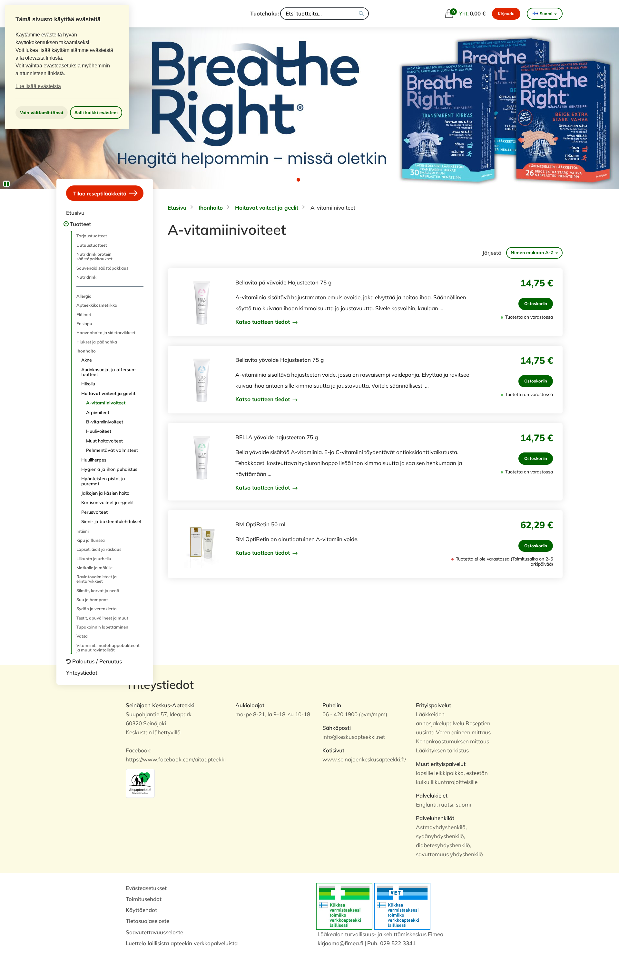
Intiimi (82, 531)
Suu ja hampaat (92, 599)
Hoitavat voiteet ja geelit (108, 393)
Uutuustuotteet (91, 245)
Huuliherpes (93, 460)
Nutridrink (86, 277)
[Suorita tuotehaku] (361, 13)
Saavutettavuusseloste (154, 932)
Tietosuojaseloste (147, 920)
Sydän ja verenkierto (96, 608)
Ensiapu (84, 323)
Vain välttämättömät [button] (42, 112)
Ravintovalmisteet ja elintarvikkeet (96, 579)
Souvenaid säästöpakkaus (102, 268)
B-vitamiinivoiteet (104, 422)
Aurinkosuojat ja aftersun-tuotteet (108, 372)
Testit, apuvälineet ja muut (102, 617)
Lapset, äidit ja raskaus (98, 549)
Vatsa (82, 636)
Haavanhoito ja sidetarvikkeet (105, 332)
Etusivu (75, 212)
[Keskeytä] (6, 184)
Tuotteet (80, 224)
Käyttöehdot (141, 910)
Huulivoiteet (98, 431)
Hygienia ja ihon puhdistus (109, 469)
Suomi (546, 13)
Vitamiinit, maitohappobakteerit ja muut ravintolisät (108, 647)
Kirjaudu (506, 13)
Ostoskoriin (535, 303)
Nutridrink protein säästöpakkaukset (94, 256)
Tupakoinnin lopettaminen (102, 627)
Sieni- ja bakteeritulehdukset (111, 521)
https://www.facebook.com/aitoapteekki (176, 759)
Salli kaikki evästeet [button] (96, 112)
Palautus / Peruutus (97, 661)
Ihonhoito (86, 350)
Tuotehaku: (264, 13)
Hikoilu (88, 384)
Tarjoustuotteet (91, 235)
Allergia (84, 296)
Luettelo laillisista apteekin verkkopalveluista (182, 943)
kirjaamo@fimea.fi (340, 943)
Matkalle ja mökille (94, 567)
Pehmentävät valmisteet (112, 450)
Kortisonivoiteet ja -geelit (107, 502)
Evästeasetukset (146, 888)
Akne (86, 360)
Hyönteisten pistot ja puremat (103, 481)
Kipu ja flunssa (90, 540)
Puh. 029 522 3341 (391, 943)
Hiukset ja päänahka (96, 341)
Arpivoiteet (97, 412)
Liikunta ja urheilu (93, 558)
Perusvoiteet (94, 512)
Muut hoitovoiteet (104, 441)
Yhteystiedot (81, 672)
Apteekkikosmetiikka (96, 305)
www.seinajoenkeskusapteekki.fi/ (364, 759)
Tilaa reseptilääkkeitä (100, 193)
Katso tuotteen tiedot (263, 322)
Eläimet (83, 314)
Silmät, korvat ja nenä (97, 590)
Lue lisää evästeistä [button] (38, 86)
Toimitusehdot (144, 899)
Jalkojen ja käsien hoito (105, 493)
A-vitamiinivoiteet (105, 403)
